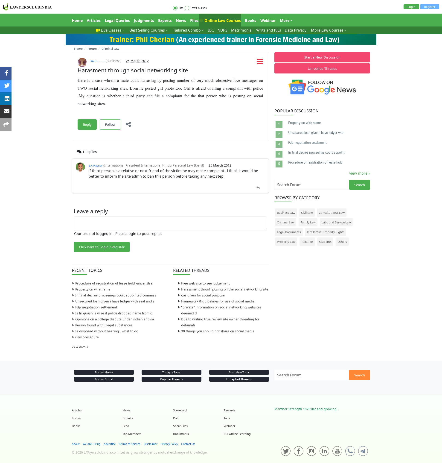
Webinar (268, 20)
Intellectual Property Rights (325, 232)
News (181, 20)
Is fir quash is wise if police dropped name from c (113, 313)
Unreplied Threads (322, 68)
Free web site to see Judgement (205, 283)
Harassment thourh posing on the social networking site (224, 289)
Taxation (307, 242)
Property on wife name (92, 289)
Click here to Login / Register (102, 247)
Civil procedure (87, 337)
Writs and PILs (268, 30)
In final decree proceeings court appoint (316, 152)
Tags (227, 418)
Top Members (131, 434)
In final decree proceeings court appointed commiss (115, 295)
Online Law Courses (222, 20)
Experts (165, 20)
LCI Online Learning (237, 434)
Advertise (110, 444)
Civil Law (307, 213)
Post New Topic (239, 372)
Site (181, 8)
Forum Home (104, 372)
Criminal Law (285, 222)
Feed (125, 426)
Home (77, 20)
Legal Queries (117, 20)
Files (194, 20)
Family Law (308, 222)
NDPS (222, 30)
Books (250, 20)
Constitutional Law (332, 213)
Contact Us (188, 444)
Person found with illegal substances (103, 325)
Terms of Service (129, 444)
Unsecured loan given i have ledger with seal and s (114, 301)
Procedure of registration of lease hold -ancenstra (113, 283)
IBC (211, 30)
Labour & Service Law (336, 222)
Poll (175, 418)
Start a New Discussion (322, 57)
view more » (359, 173)
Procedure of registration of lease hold (315, 162)
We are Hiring (91, 444)
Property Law (286, 242)
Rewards (230, 410)
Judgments (144, 20)
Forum (76, 418)
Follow (110, 124)
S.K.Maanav (95, 165)
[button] (260, 62)
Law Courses (198, 8)
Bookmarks (181, 434)
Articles (94, 20)
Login (411, 7)
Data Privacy (295, 30)
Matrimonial (242, 30)
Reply (87, 124)
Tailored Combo (187, 30)
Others (342, 242)
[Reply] (257, 188)
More (284, 20)
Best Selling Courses (147, 30)
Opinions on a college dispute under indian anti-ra (114, 319)
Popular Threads (171, 379)
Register (429, 7)
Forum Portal (104, 379)
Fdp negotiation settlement (96, 307)
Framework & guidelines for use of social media (218, 301)
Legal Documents (289, 232)
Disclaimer (150, 444)
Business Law (286, 213)
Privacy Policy (169, 444)
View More (79, 347)
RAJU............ (97, 61)
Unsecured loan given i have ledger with (316, 133)
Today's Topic (171, 372)
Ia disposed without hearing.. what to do (106, 331)
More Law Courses (327, 30)
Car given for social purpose (203, 295)
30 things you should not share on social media (217, 331)
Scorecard (180, 410)
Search (359, 184)
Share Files (180, 426)
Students (325, 242)
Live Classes (111, 30)
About (75, 444)
